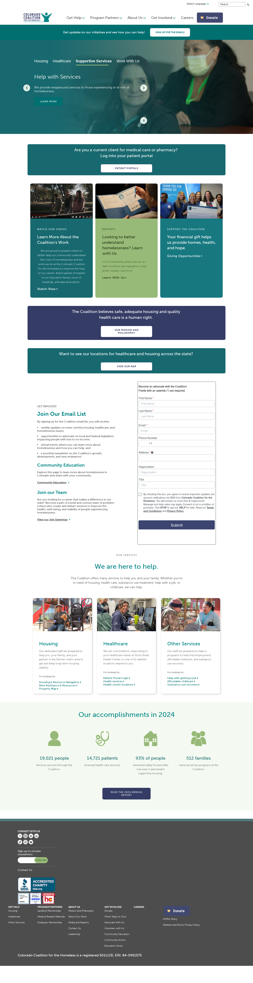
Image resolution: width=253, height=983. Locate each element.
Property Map (47, 688)
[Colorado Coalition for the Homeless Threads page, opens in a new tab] (25, 843)
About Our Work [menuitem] (77, 916)
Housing (41, 61)
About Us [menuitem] (135, 17)
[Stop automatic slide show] (143, 120)
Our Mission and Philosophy (127, 331)
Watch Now (46, 289)
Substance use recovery (182, 684)
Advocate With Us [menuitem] (114, 922)
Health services (113, 681)
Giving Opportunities (183, 256)
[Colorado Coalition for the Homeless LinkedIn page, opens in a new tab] (31, 837)
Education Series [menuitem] (113, 945)
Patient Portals (126, 168)
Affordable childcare (180, 681)
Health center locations (118, 684)
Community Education (51, 482)
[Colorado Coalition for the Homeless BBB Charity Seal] (37, 891)
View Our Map (126, 366)
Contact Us (25, 870)
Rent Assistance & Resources (57, 685)
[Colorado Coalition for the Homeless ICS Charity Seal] (35, 903)
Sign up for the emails (170, 32)
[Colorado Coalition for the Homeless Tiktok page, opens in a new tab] (20, 843)
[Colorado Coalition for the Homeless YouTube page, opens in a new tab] (36, 837)
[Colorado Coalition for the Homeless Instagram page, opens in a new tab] (25, 837)
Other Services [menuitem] (16, 922)
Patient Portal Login (115, 678)
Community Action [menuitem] (114, 940)
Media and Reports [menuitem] (78, 922)
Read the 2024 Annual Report (127, 794)
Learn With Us (113, 277)
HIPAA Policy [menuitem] (170, 919)
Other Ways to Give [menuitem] (115, 916)
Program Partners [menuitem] (104, 17)
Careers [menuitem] (187, 17)
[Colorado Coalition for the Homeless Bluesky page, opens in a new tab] (31, 843)
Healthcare (62, 61)
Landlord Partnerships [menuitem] (49, 910)
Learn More (48, 103)
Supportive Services (92, 61)
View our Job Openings (52, 519)
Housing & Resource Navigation (59, 682)
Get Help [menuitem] (74, 17)
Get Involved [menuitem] (161, 17)
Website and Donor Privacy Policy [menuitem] (181, 924)
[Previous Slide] (26, 87)
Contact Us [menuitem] (74, 928)
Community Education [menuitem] (116, 934)
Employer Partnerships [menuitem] (50, 922)
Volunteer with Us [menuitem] (114, 928)
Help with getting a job (181, 678)
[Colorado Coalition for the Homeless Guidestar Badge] (24, 903)
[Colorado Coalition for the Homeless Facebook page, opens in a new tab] (20, 837)
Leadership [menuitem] (74, 934)
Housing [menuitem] (12, 910)
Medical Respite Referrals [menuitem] (51, 916)
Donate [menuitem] (108, 910)
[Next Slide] (143, 87)
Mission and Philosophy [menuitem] (81, 910)
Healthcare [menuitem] (14, 916)
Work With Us (126, 61)
